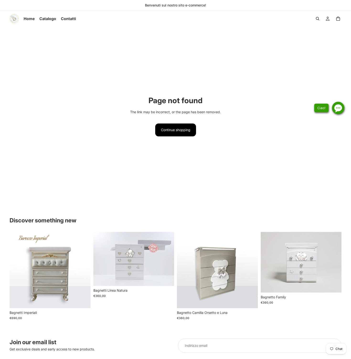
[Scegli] (83, 300)
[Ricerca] (317, 18)
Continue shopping (175, 130)
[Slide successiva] (83, 270)
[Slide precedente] (17, 270)
